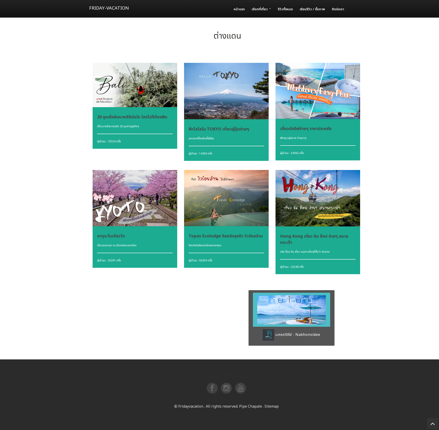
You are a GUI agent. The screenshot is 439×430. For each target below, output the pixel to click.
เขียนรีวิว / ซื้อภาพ (312, 9)
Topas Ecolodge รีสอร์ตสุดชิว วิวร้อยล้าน (226, 236)
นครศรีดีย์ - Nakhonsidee (297, 334)
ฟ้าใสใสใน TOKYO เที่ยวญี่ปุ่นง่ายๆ (219, 129)
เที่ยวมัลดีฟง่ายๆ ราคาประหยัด (306, 129)
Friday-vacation (109, 8)
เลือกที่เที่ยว (260, 9)
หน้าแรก (239, 9)
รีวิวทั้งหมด (285, 9)
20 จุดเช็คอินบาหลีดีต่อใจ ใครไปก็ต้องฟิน (132, 117)
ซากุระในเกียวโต (111, 236)
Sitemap (272, 406)
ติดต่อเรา (338, 9)
